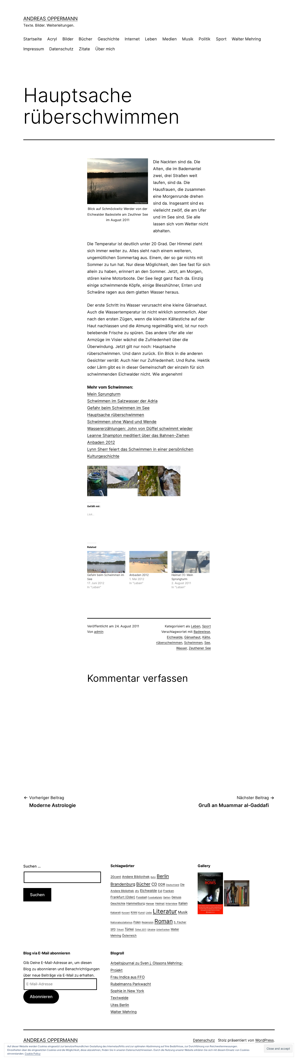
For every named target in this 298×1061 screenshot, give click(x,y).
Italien (183, 903)
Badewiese (202, 632)
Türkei (129, 929)
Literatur (165, 911)
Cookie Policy (33, 1053)
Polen (137, 922)
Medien (169, 39)
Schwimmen (193, 643)
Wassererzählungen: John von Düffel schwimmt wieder (140, 428)
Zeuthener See (200, 648)
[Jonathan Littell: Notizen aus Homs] (210, 893)
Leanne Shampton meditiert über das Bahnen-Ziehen (138, 435)
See (207, 643)
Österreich (129, 935)
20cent (115, 877)
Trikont (120, 929)
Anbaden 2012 (101, 442)
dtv (137, 890)
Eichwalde (174, 637)
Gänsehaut (192, 637)
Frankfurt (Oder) (122, 897)
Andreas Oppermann (50, 19)
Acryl (52, 39)
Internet (132, 39)
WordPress (264, 1040)
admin (98, 632)
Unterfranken (163, 929)
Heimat (160, 903)
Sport (221, 39)
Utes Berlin (119, 1005)
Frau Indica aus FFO (127, 977)
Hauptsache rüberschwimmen (115, 414)
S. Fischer (180, 922)
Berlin (163, 876)
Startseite (32, 39)
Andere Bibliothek (136, 877)
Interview (171, 903)
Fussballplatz (155, 897)
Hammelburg (135, 903)
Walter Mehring (246, 39)
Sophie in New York (127, 991)
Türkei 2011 (140, 929)
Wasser (181, 648)
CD (154, 884)
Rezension (147, 922)
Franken (168, 890)
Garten (166, 897)
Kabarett (115, 912)
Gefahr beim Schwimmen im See (118, 407)
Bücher (85, 39)
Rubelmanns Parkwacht (130, 984)
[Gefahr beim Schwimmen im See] (106, 562)
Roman (163, 921)
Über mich (105, 48)
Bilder (67, 39)
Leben (151, 39)
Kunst (141, 912)
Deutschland (172, 884)
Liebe (149, 912)
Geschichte (108, 39)
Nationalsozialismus (121, 922)
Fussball (141, 897)
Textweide (119, 998)
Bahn (153, 877)
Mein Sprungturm (103, 394)
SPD (113, 929)
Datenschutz (61, 48)
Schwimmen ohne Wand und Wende (122, 421)
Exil (160, 890)
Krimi (134, 912)
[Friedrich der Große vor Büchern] (236, 893)
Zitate (84, 48)
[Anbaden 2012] (148, 562)
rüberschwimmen (169, 643)
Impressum (33, 48)
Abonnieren (41, 996)
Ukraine (151, 929)
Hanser (150, 903)
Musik (187, 39)
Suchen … (32, 866)
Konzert (126, 912)
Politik (204, 39)
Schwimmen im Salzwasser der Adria (122, 401)
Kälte (206, 637)
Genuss (176, 897)
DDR (161, 884)
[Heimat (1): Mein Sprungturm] (191, 562)
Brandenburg (122, 884)
